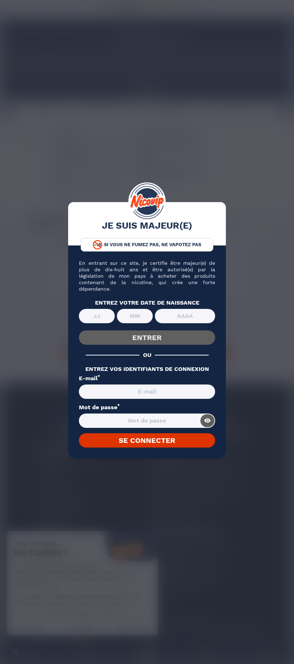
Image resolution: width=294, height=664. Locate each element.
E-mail (89, 378)
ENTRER (147, 337)
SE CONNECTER (147, 440)
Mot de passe (99, 407)
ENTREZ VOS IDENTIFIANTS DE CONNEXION (147, 369)
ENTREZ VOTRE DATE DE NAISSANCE (147, 303)
